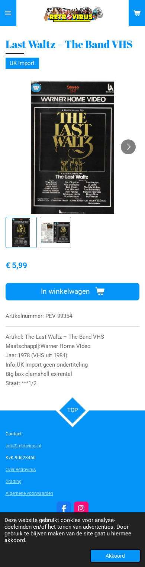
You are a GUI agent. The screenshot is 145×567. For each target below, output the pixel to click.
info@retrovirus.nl (23, 445)
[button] (21, 232)
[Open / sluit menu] (8, 13)
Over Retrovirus (21, 469)
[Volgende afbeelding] (128, 146)
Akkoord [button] (115, 556)
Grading (14, 481)
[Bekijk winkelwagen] (137, 13)
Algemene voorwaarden (29, 493)
